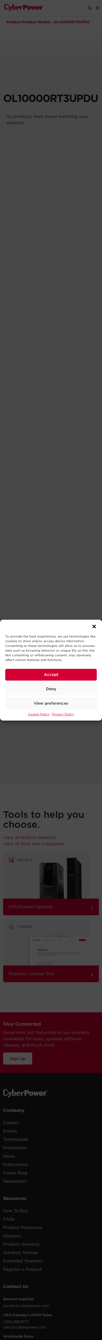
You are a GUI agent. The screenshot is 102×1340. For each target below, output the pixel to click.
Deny (51, 689)
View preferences (51, 703)
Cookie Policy (38, 714)
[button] (94, 626)
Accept (51, 674)
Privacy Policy (63, 714)
